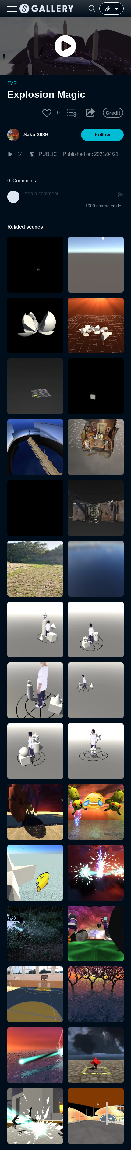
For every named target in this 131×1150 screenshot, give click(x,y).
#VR (12, 83)
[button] (92, 8)
